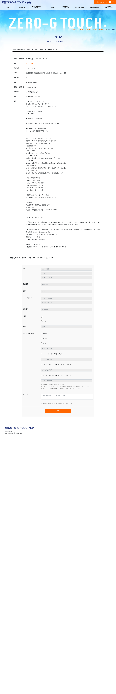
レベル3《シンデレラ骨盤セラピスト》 (53, 354)
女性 (45, 321)
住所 (24, 291)
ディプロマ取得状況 (28, 333)
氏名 (24, 268)
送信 (58, 411)
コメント (25, 394)
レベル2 (44, 343)
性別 (24, 316)
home (73, 29)
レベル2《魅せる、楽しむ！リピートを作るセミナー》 (91, 29)
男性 (45, 317)
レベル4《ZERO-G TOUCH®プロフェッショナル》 (57, 375)
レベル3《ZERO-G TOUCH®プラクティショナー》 (57, 364)
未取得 (44, 333)
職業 (24, 326)
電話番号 (25, 309)
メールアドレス (27, 298)
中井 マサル (30, 63)
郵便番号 (25, 284)
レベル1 (44, 338)
